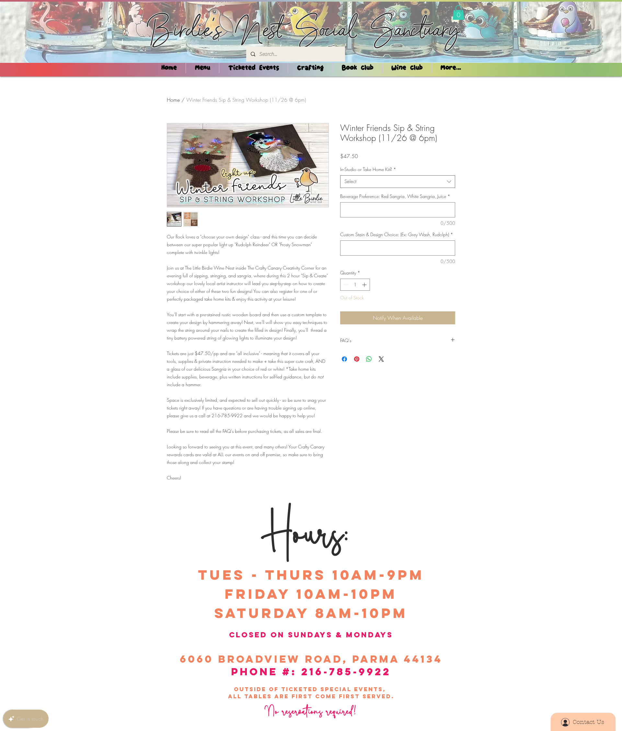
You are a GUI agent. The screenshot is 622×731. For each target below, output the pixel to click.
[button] (458, 12)
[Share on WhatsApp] (369, 359)
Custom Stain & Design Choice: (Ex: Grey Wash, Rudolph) (396, 234)
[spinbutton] (355, 284)
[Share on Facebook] (344, 359)
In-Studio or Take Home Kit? (368, 169)
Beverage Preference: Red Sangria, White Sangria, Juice (395, 196)
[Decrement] (345, 284)
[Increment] (365, 284)
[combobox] (397, 181)
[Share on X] (381, 359)
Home (173, 99)
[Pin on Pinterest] (357, 359)
